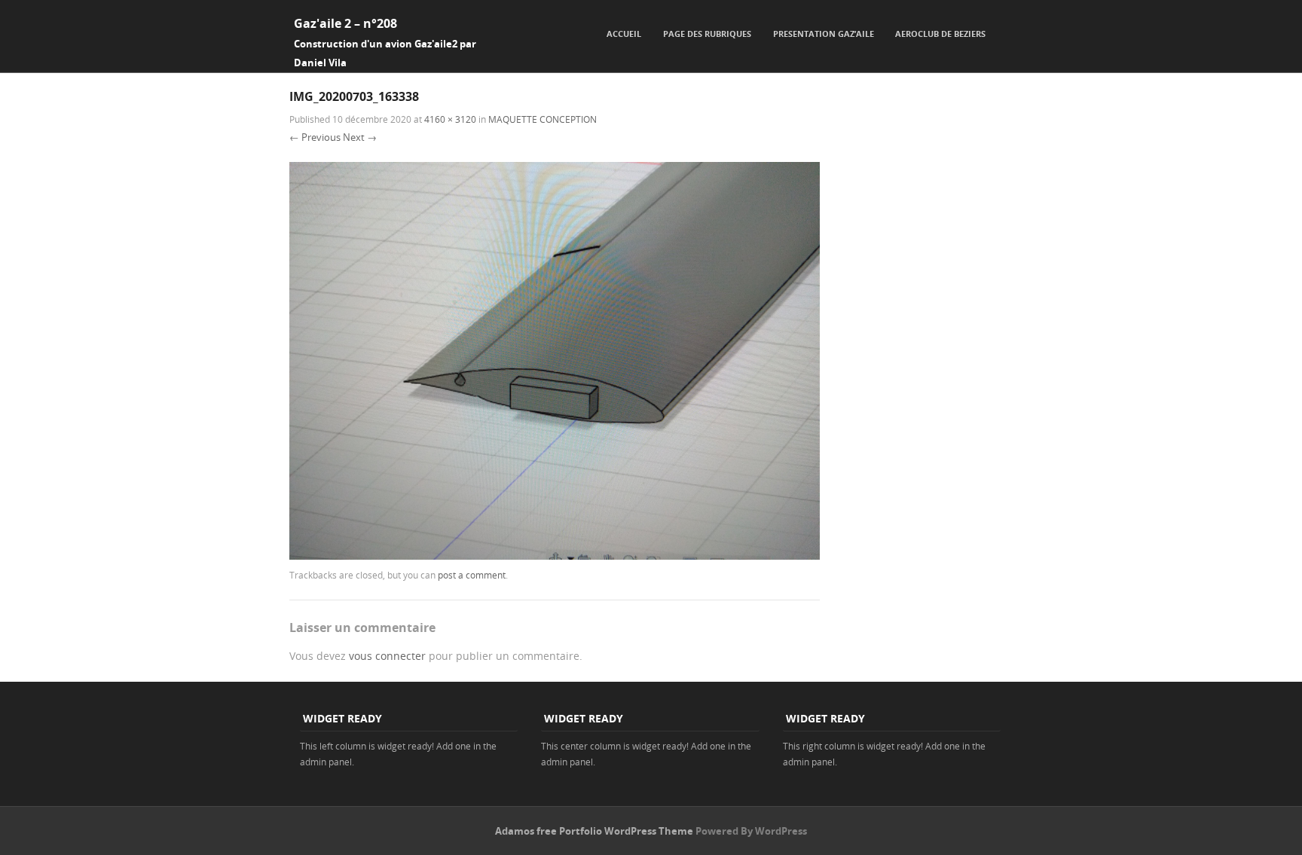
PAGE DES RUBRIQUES (707, 33)
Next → (360, 137)
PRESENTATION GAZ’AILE (823, 33)
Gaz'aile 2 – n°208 (345, 23)
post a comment (472, 575)
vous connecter (387, 656)
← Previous (315, 137)
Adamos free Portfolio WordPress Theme (594, 831)
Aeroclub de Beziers (940, 33)
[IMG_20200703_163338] (554, 555)
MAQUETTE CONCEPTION (542, 119)
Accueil (624, 33)
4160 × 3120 (450, 119)
